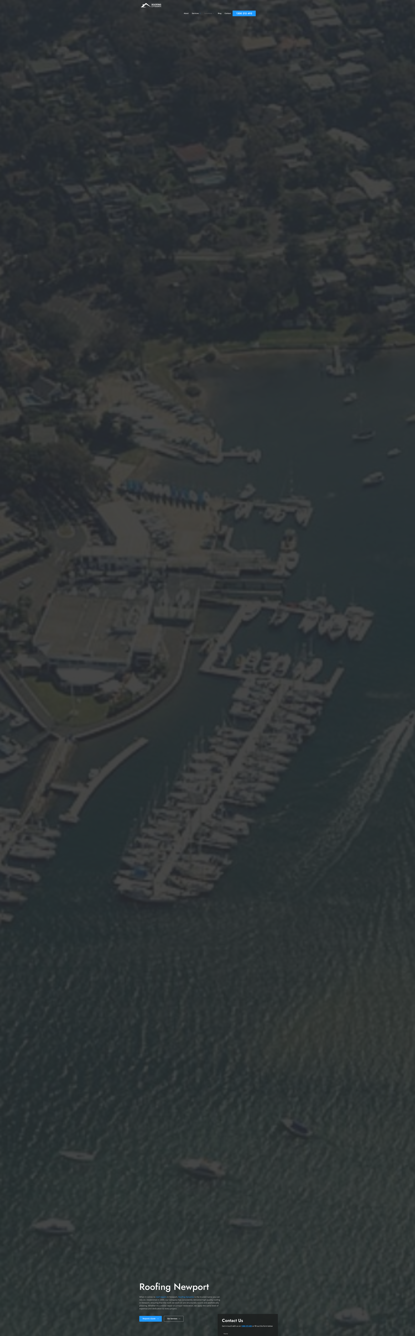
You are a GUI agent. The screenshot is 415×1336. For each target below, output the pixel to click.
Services (195, 13)
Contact (228, 13)
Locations (208, 13)
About (186, 13)
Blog (219, 13)
